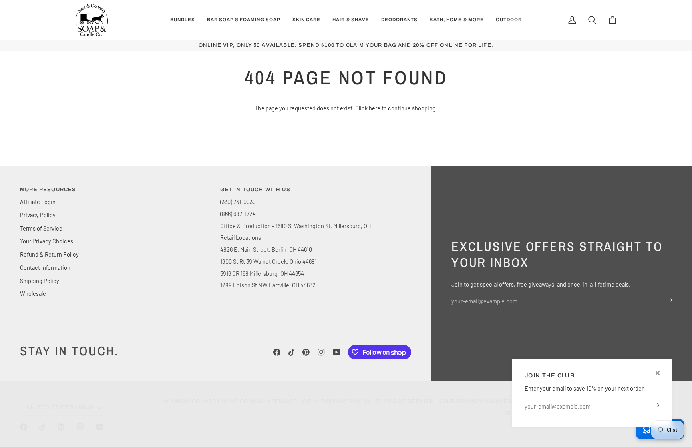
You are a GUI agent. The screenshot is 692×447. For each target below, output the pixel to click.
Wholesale (33, 293)
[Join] (652, 405)
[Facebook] (276, 352)
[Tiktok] (291, 352)
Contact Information (45, 267)
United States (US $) (60, 407)
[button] (182, 20)
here (374, 108)
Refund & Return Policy (49, 254)
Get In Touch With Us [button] (255, 189)
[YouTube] (336, 352)
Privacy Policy (38, 214)
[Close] (661, 373)
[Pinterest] (306, 352)
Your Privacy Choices (46, 241)
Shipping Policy (39, 280)
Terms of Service (41, 228)
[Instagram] (321, 352)
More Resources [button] (48, 189)
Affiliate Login (38, 201)
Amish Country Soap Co (209, 401)
